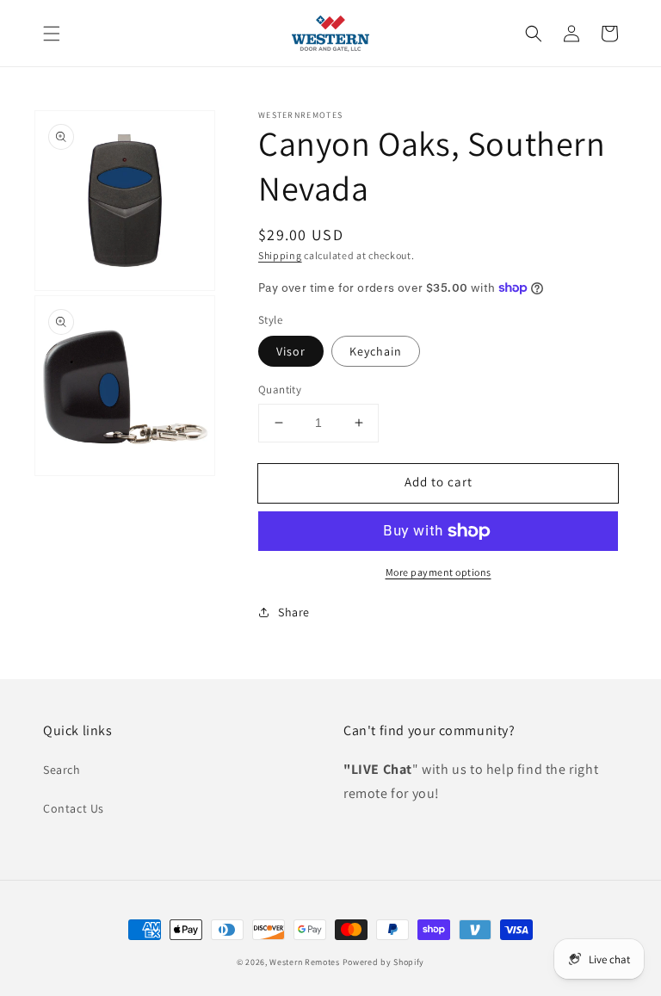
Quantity (279, 389)
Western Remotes (304, 962)
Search (62, 769)
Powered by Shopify (384, 962)
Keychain (375, 351)
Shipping (280, 255)
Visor (291, 351)
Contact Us (73, 808)
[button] (52, 34)
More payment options (438, 572)
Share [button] (294, 612)
